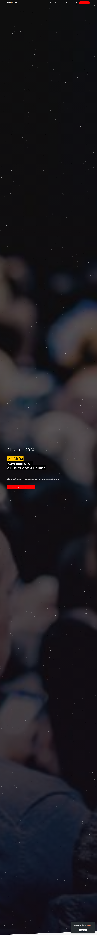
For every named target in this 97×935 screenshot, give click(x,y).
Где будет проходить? (70, 3)
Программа (58, 3)
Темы (51, 3)
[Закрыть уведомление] (94, 923)
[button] (84, 2)
